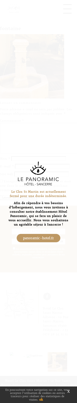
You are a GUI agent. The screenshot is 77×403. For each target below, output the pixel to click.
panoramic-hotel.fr (38, 238)
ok (41, 399)
